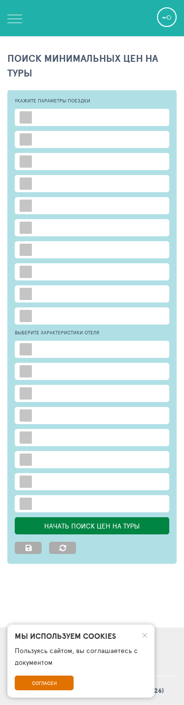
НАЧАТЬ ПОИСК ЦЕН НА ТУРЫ (92, 525)
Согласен (44, 683)
